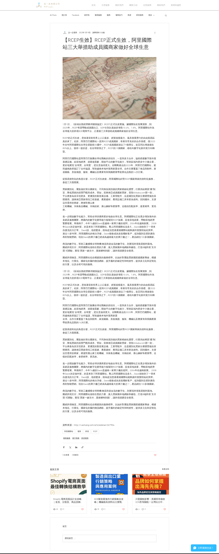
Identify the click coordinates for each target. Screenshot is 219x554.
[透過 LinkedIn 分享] (76, 447)
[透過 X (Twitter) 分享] (70, 447)
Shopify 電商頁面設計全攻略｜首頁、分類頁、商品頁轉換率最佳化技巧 (68, 501)
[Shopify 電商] (68, 484)
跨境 (87, 431)
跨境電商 (139, 15)
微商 (108, 15)
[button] (166, 15)
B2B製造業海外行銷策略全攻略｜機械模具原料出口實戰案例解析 (109, 501)
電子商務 (75, 438)
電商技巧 (119, 15)
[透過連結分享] (82, 447)
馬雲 (129, 15)
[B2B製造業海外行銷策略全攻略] (109, 484)
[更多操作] (154, 32)
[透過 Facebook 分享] (64, 447)
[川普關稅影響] (150, 484)
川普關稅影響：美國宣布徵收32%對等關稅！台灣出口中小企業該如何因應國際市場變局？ (150, 501)
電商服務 (98, 15)
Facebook (75, 15)
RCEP (95, 431)
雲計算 (64, 15)
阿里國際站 (68, 431)
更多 (150, 15)
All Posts (53, 15)
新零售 (87, 15)
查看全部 (165, 469)
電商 (79, 431)
